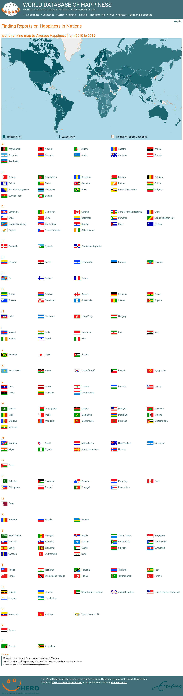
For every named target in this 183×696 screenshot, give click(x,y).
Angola (157, 149)
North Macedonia (89, 449)
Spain (10, 547)
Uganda (11, 592)
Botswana (49, 189)
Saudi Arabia (14, 535)
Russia (48, 519)
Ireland (11, 338)
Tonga (11, 576)
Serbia (84, 535)
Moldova (12, 421)
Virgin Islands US (89, 614)
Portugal (85, 487)
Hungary (121, 316)
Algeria (84, 149)
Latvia (47, 386)
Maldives (158, 408)
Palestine (49, 481)
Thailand (121, 569)
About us (122, 14)
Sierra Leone (124, 535)
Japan (47, 354)
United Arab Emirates (91, 592)
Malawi (84, 408)
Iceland (11, 332)
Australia (122, 155)
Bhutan (121, 183)
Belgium (158, 177)
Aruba (83, 155)
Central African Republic (129, 211)
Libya (10, 392)
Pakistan (12, 481)
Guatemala (86, 300)
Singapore (159, 535)
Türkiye (157, 576)
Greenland (49, 300)
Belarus (121, 177)
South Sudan (160, 541)
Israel (47, 338)
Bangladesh (50, 177)
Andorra (121, 149)
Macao (11, 408)
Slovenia (49, 541)
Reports (72, 14)
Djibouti (48, 246)
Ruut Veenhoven (119, 682)
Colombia (85, 218)
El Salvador (86, 262)
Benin (47, 183)
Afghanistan (13, 149)
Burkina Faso (14, 195)
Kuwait (121, 370)
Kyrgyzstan (159, 370)
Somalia (84, 541)
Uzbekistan (50, 598)
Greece (11, 300)
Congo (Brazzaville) (163, 218)
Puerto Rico (123, 487)
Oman (10, 465)
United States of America (166, 592)
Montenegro (87, 421)
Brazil (83, 189)
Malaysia (122, 408)
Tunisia (84, 576)
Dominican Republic (90, 246)
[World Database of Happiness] (11, 9)
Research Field (97, 14)
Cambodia (13, 211)
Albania (48, 149)
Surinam (121, 547)
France (84, 278)
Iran (119, 332)
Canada (84, 211)
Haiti (10, 316)
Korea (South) (87, 370)
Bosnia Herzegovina (18, 189)
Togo (156, 569)
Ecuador (12, 262)
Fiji (9, 278)
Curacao (158, 224)
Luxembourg (87, 392)
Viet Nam (49, 614)
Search (60, 14)
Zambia (11, 646)
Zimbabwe (50, 646)
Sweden (12, 554)
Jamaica (12, 354)
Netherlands (87, 443)
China (47, 218)
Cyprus (11, 230)
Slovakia (12, 541)
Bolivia (157, 183)
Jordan (84, 354)
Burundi (48, 195)
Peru (156, 481)
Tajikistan (49, 569)
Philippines (13, 487)
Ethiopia (158, 262)
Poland (48, 487)
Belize (11, 183)
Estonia (121, 262)
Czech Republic (52, 230)
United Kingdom (125, 592)
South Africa (123, 541)
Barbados (85, 177)
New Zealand (124, 443)
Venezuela (13, 614)
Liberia (157, 386)
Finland (48, 278)
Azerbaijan (13, 161)
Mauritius (122, 414)
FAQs (111, 14)
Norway (121, 449)
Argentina (12, 155)
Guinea (121, 300)
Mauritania (86, 414)
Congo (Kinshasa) (16, 224)
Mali (10, 414)
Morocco (122, 421)
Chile (10, 218)
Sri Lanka (49, 547)
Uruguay (12, 598)
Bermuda (85, 183)
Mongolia (49, 421)
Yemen (11, 630)
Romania (12, 519)
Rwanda (84, 519)
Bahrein (11, 177)
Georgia (84, 294)
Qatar (10, 503)
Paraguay (122, 481)
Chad (156, 211)
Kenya (47, 370)
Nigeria (48, 449)
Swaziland (159, 547)
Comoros (122, 218)
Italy (83, 338)
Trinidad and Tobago (54, 576)
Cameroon (49, 211)
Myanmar (12, 427)
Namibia (12, 443)
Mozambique (160, 421)
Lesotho (121, 386)
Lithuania (49, 392)
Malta (47, 414)
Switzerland (50, 554)
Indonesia (85, 332)
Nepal (47, 443)
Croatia (84, 224)
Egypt (47, 262)
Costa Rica (50, 224)
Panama (84, 481)
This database (32, 14)
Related (83, 14)
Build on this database (141, 14)
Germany (122, 294)
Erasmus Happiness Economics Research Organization (119, 679)
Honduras (49, 316)
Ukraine (48, 592)
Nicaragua (158, 443)
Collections (48, 14)
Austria (157, 155)
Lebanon (85, 386)
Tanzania (85, 569)
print (179, 21)
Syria (83, 554)
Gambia (48, 294)
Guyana (157, 300)
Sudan (84, 547)
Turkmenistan (124, 576)
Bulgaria (158, 189)
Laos (10, 386)
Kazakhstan (13, 370)
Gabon (11, 294)
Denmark (12, 246)
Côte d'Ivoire (87, 230)
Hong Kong (86, 316)
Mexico (157, 414)
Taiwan (11, 569)
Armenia (48, 155)
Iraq (155, 332)
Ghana (157, 294)
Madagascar (50, 408)
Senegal (48, 535)
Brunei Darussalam (127, 189)
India (47, 332)
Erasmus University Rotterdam (67, 682)
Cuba (120, 224)
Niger (10, 449)
